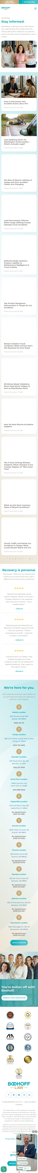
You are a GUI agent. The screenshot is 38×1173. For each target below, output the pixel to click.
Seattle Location (19, 712)
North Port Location (19, 779)
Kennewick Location (19, 923)
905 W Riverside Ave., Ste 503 (19, 903)
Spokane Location (19, 898)
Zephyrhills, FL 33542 (19, 808)
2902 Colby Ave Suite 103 (19, 830)
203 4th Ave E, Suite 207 (19, 878)
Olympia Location (19, 874)
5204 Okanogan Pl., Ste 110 (19, 927)
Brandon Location (19, 757)
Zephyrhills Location (19, 802)
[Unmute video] (27, 1149)
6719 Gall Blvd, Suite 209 (19, 806)
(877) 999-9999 (29, 2)
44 (30, 559)
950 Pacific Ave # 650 (19, 854)
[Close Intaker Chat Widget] (36, 1131)
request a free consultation (14, 998)
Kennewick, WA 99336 (19, 929)
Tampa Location (19, 735)
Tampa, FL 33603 (19, 741)
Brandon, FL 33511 (19, 764)
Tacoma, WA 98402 (19, 857)
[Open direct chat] (33, 1131)
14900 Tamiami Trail (19, 783)
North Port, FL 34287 (19, 786)
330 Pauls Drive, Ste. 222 (19, 761)
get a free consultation (9, 2)
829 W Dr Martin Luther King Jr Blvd (19, 739)
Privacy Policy (10, 1139)
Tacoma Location (19, 850)
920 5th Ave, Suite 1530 (19, 716)
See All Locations (19, 942)
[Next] (33, 558)
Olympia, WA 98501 (19, 881)
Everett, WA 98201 (19, 832)
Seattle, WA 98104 (19, 719)
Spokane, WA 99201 (19, 905)
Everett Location (19, 826)
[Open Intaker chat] (19, 1172)
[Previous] (5, 558)
